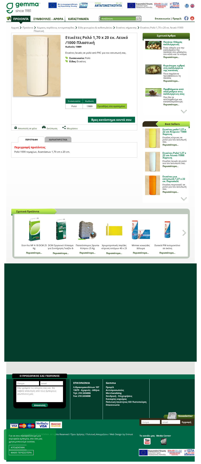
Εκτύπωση (52, 128)
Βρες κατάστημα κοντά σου (111, 120)
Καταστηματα (78, 19)
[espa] (85, 7)
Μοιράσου (72, 128)
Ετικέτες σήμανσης (126, 27)
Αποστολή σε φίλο (27, 128)
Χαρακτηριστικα (58, 139)
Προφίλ (177, 18)
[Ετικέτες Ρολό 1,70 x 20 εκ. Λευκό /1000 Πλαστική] (36, 65)
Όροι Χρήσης (77, 434)
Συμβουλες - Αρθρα (48, 19)
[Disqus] (100, 312)
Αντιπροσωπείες (115, 390)
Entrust (129, 434)
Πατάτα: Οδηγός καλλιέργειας (172, 43)
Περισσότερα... (171, 57)
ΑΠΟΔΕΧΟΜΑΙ (18, 447)
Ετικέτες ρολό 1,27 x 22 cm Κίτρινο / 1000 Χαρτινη (174, 132)
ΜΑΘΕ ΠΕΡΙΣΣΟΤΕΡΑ (21, 452)
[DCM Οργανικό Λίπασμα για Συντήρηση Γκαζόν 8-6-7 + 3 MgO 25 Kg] (60, 229)
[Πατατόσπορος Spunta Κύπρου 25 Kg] (87, 229)
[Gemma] (23, 8)
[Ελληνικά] (187, 6)
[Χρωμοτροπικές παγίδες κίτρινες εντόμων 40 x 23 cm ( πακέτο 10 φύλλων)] (114, 229)
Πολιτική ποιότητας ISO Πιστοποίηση (126, 401)
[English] (192, 6)
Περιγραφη (31, 139)
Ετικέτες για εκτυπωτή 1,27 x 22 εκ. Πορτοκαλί (174, 179)
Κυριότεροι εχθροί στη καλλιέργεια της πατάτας (174, 68)
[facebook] (186, 18)
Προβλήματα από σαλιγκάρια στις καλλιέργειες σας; (174, 91)
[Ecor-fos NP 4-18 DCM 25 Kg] (34, 229)
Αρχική (15, 27)
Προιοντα (20, 19)
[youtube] (192, 18)
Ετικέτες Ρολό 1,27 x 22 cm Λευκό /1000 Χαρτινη (174, 155)
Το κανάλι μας (147, 435)
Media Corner (163, 435)
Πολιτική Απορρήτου (97, 434)
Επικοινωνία (162, 18)
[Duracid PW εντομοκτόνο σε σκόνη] (167, 229)
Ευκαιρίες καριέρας (116, 398)
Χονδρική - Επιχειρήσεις (119, 395)
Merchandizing (114, 393)
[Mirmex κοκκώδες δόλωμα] (140, 229)
